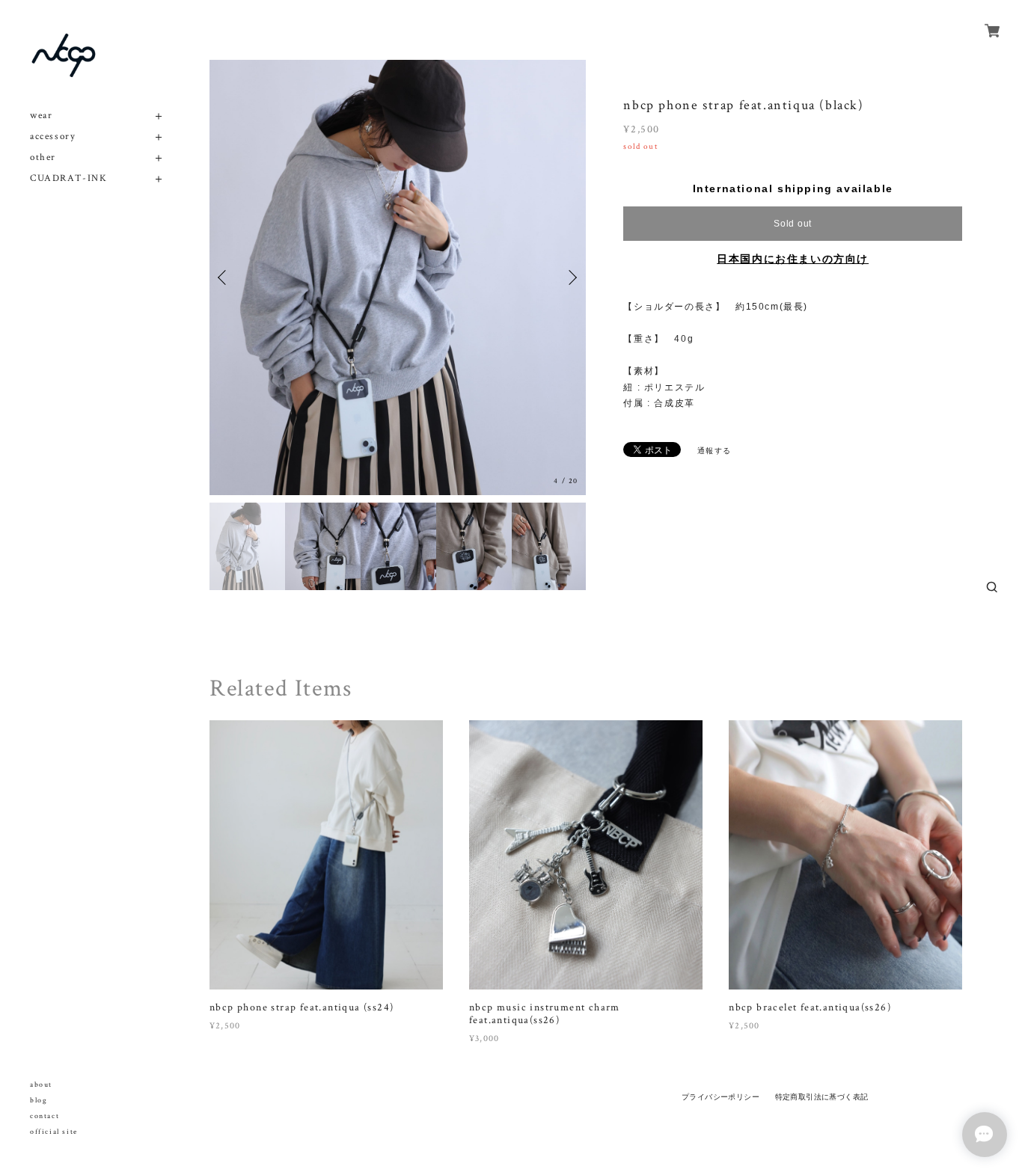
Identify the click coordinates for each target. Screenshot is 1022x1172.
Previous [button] (224, 277)
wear (41, 115)
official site (54, 1132)
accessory (53, 136)
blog (38, 1100)
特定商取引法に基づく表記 (822, 1097)
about (41, 1085)
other (43, 157)
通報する (714, 451)
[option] (397, 277)
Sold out (793, 223)
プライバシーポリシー (720, 1097)
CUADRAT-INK (69, 178)
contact (44, 1116)
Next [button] (571, 277)
